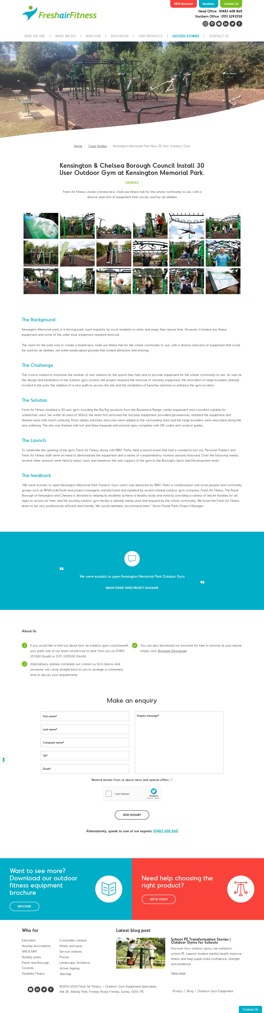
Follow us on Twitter (232, 24)
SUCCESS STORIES (185, 36)
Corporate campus (73, 945)
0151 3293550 (231, 16)
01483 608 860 (230, 11)
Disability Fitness (33, 979)
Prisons (64, 962)
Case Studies (98, 146)
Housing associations (36, 951)
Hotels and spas (71, 951)
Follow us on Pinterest (212, 24)
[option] (132, 90)
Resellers (208, 4)
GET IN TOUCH (159, 904)
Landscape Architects (75, 968)
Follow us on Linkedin (226, 24)
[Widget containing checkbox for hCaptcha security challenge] (132, 799)
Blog (190, 996)
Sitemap (65, 979)
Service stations (71, 957)
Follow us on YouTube (219, 24)
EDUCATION (120, 36)
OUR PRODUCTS (150, 36)
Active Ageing (69, 973)
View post (178, 978)
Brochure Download (172, 656)
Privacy (178, 996)
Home (78, 146)
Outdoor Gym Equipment (215, 996)
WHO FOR (93, 36)
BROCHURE (24, 911)
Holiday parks (31, 962)
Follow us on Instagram (205, 24)
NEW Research (183, 4)
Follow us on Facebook (239, 24)
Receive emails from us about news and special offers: (130, 785)
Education (29, 945)
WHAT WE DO (65, 36)
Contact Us (231, 4)
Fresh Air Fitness (59, 13)
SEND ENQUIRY (132, 820)
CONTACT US (219, 36)
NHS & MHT (29, 957)
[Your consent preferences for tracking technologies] (3, 759)
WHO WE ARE (34, 36)
